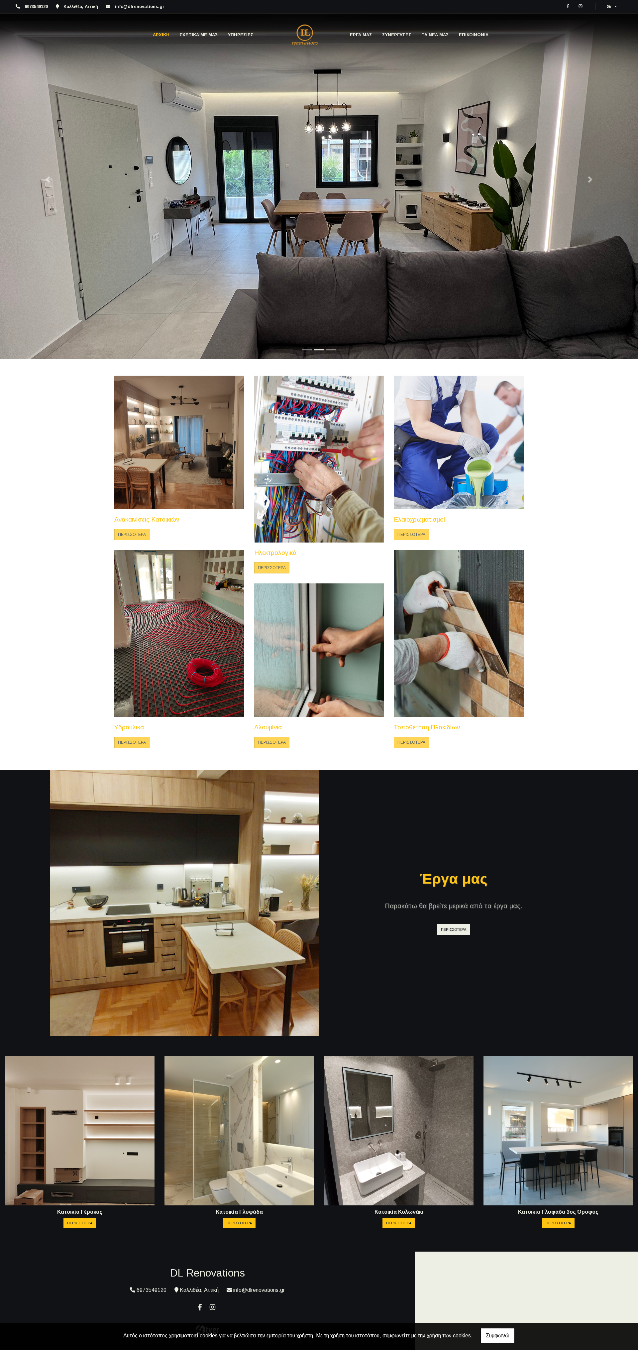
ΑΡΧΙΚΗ (161, 34)
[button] (48, 179)
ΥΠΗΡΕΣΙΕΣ (241, 34)
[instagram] (580, 6)
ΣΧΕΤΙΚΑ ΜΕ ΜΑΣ (198, 34)
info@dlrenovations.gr (139, 6)
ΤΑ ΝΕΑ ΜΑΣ (435, 34)
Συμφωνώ (497, 1335)
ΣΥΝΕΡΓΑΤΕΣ (396, 34)
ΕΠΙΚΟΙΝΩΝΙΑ (473, 34)
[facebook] (568, 6)
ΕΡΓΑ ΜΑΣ (361, 34)
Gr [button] (609, 6)
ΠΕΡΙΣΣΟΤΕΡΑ (132, 535)
